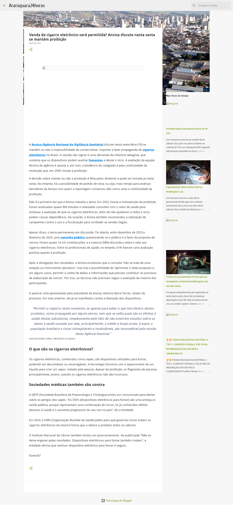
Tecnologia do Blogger (118, 500)
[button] (31, 50)
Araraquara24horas (27, 5)
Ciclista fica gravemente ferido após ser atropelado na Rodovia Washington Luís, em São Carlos (187, 281)
